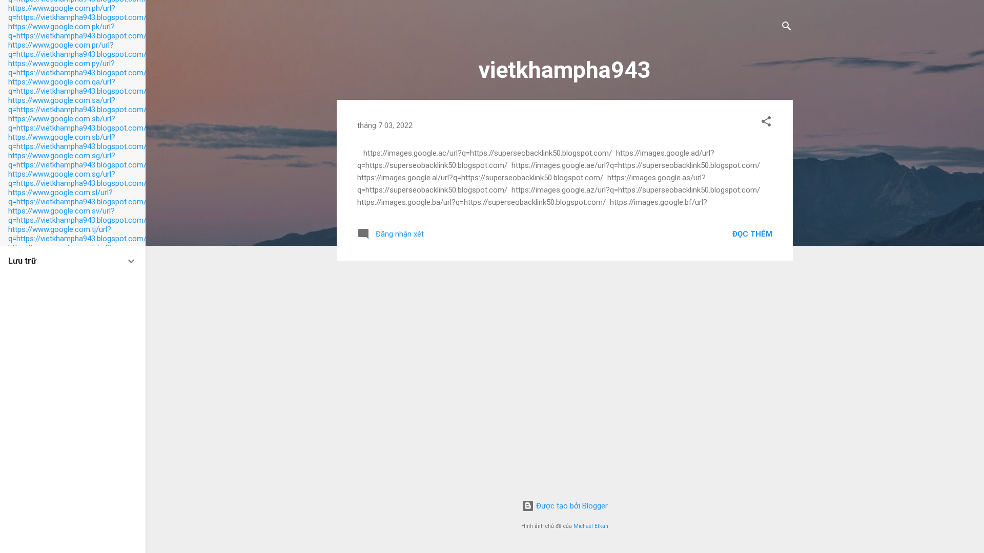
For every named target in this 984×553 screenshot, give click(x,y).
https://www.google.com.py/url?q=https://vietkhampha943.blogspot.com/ (77, 68)
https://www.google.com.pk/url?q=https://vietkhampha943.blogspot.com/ (77, 31)
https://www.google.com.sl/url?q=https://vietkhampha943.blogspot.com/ (77, 197)
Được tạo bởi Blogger (571, 506)
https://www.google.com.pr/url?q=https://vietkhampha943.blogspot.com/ (77, 49)
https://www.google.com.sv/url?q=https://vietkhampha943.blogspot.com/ (77, 215)
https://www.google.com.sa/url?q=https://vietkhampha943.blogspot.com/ (77, 105)
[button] (766, 123)
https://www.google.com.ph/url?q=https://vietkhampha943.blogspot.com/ (77, 13)
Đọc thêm (752, 234)
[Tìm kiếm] (787, 28)
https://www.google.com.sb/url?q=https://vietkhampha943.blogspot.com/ (77, 123)
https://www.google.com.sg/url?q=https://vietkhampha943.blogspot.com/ (77, 160)
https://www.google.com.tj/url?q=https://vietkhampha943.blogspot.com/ (77, 234)
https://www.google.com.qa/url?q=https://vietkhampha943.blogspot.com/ (77, 86)
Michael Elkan (590, 526)
